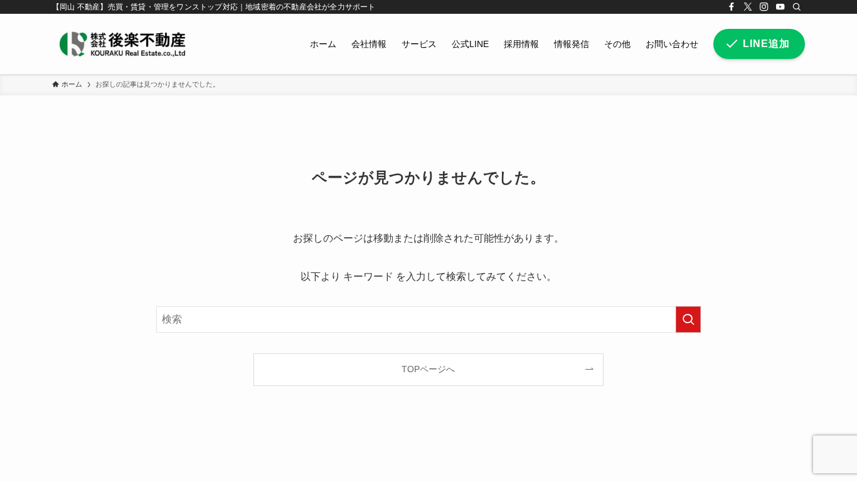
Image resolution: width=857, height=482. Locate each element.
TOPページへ (428, 369)
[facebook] (731, 7)
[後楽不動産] (122, 44)
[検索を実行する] (688, 319)
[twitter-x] (748, 7)
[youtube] (780, 7)
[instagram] (764, 7)
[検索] (797, 7)
